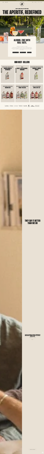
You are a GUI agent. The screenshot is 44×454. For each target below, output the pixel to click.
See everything (29, 52)
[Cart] (41, 2)
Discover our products (32, 449)
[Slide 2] (32, 339)
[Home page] (22, 2)
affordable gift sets (23, 52)
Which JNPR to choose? (15, 52)
